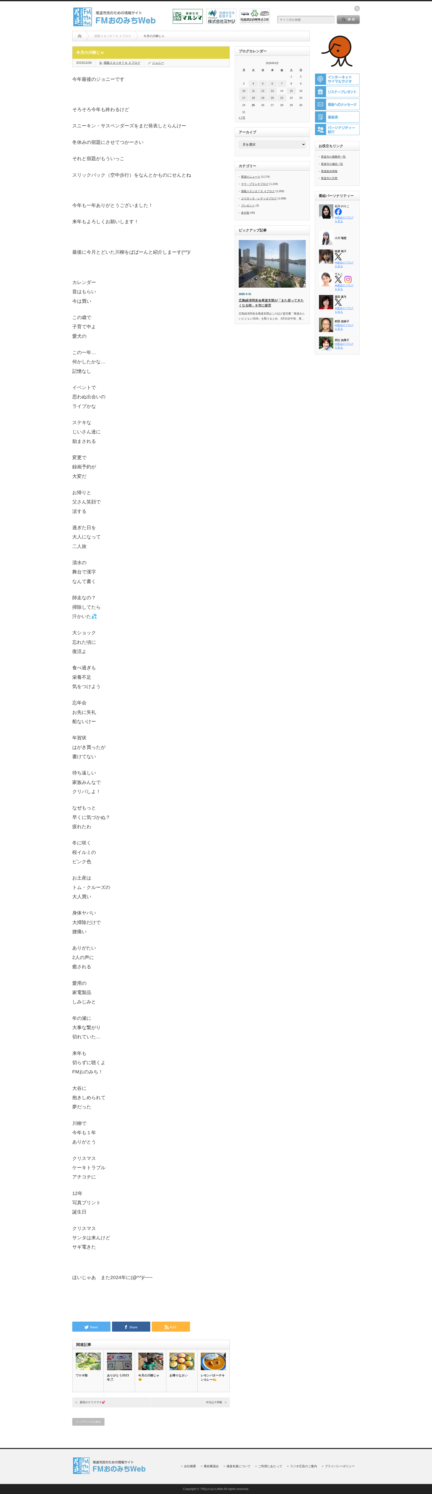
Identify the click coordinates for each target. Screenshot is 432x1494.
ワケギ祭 (82, 1375)
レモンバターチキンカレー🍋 (213, 1377)
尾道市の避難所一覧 (333, 156)
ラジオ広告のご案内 (303, 1466)
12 (262, 90)
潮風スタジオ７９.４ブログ (122, 63)
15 (291, 90)
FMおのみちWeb (212, 1489)
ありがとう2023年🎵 (118, 1377)
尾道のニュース (250, 176)
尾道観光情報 (329, 171)
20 (272, 97)
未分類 (245, 212)
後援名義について (238, 1466)
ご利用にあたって (270, 1466)
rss (357, 8)
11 (253, 90)
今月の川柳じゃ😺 (148, 1377)
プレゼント (248, 205)
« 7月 (242, 117)
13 (272, 90)
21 (281, 97)
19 (262, 97)
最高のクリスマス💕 (92, 1402)
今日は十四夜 (214, 1402)
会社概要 (190, 1466)
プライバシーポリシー (340, 1466)
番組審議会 (211, 1466)
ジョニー (158, 63)
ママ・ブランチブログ (254, 183)
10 (243, 90)
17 (243, 97)
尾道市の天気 (329, 178)
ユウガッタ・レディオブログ (259, 198)
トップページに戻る (88, 1421)
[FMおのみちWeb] (115, 24)
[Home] (80, 36)
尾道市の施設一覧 (332, 163)
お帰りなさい (179, 1375)
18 (253, 97)
